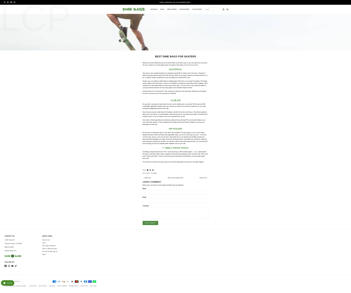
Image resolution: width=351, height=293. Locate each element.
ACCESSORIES (184, 9)
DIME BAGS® (12, 286)
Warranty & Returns (74, 286)
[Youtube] (12, 266)
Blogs (44, 254)
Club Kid (171, 106)
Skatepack (202, 73)
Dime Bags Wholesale (48, 245)
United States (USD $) (340, 2)
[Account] (223, 9)
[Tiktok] (16, 266)
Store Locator (93, 286)
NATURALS (154, 9)
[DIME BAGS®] (133, 9)
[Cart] (227, 9)
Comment (146, 206)
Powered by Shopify (21, 286)
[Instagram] (9, 266)
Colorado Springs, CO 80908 (13, 243)
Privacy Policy (33, 286)
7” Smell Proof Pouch (172, 151)
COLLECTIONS (197, 9)
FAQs (44, 243)
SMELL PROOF (172, 9)
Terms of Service (43, 286)
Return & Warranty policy (49, 248)
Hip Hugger (187, 132)
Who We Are (46, 240)
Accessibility (52, 286)
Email (144, 197)
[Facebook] (6, 266)
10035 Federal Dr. (10, 240)
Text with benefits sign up (49, 251)
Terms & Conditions (62, 286)
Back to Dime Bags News (175, 178)
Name (144, 188)
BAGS (162, 9)
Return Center (84, 286)
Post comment (150, 223)
